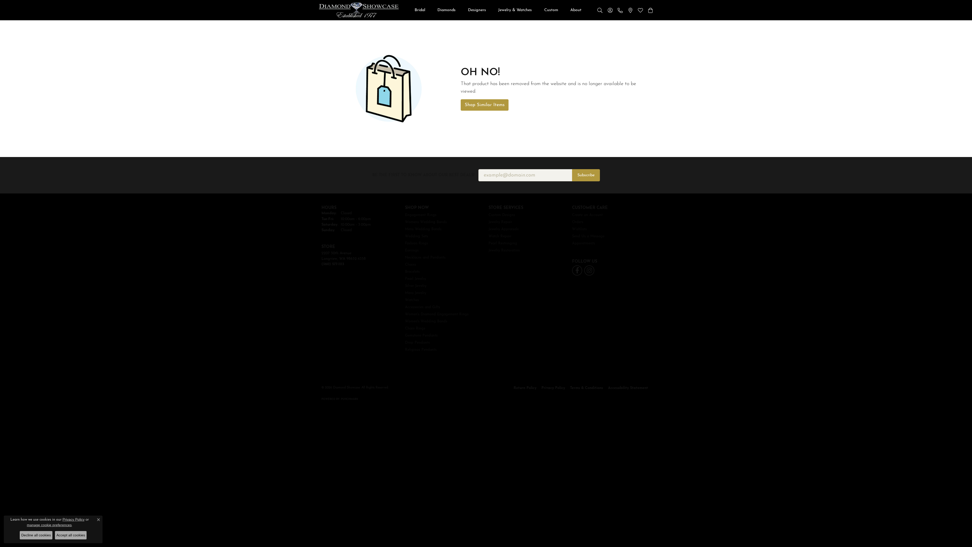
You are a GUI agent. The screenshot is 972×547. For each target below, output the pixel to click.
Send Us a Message (588, 236)
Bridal (420, 10)
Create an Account (587, 215)
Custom (551, 10)
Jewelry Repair (500, 222)
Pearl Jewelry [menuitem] (415, 279)
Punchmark (349, 399)
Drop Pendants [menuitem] (417, 343)
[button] (599, 10)
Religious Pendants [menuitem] (421, 350)
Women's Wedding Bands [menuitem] (426, 321)
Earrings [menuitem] (412, 250)
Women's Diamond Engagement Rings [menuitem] (437, 314)
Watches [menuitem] (412, 300)
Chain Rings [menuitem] (415, 328)
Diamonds (446, 10)
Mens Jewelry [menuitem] (415, 293)
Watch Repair (500, 236)
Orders (577, 222)
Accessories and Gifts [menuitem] (422, 307)
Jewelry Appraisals (504, 229)
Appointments (583, 243)
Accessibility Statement (628, 388)
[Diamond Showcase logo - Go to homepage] (358, 10)
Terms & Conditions (586, 388)
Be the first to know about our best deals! (423, 175)
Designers (477, 10)
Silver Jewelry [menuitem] (416, 286)
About (575, 10)
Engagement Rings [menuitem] (420, 215)
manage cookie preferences (49, 525)
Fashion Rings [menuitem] (416, 243)
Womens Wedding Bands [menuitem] (426, 222)
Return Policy (525, 388)
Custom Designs (502, 215)
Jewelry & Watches (515, 10)
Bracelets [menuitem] (412, 272)
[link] (620, 10)
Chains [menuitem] (410, 265)
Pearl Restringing (503, 243)
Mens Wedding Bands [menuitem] (423, 229)
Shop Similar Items (484, 105)
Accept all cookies (70, 535)
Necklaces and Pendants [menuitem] (425, 258)
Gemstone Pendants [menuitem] (421, 336)
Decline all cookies (36, 535)
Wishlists (579, 229)
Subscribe (586, 175)
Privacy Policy (553, 388)
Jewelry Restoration (504, 250)
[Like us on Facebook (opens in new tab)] (577, 270)
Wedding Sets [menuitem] (416, 236)
